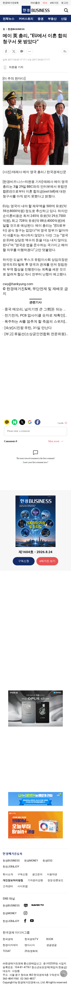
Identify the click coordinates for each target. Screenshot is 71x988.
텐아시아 (30, 945)
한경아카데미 (10, 945)
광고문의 (37, 874)
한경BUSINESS (16, 29)
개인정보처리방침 (13, 880)
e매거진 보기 (47, 561)
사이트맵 (22, 886)
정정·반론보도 (55, 880)
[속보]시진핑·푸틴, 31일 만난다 (28, 328)
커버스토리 (26, 18)
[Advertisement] (35, 630)
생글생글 (51, 945)
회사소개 (8, 874)
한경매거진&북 (11, 2)
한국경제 (8, 939)
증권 (41, 18)
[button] (64, 3)
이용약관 (52, 874)
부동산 (52, 18)
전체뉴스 (8, 18)
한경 (11, 860)
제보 (45, 2)
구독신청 (23, 561)
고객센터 (8, 886)
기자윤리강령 (35, 880)
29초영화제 (31, 951)
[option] (35, 708)
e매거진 (54, 2)
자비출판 (35, 2)
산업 (64, 18)
